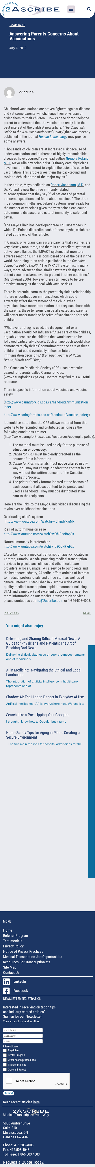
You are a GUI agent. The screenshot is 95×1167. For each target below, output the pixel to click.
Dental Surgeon (16, 1055)
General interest (17, 1069)
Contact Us (11, 972)
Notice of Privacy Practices (23, 951)
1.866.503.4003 (28, 1154)
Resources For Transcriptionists (26, 962)
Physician (13, 1050)
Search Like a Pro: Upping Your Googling (37, 714)
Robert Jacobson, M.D (67, 185)
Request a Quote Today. (23, 1162)
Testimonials (12, 941)
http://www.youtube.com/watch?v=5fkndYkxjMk (40, 521)
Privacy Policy (13, 946)
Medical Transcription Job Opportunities (32, 956)
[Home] (26, 1115)
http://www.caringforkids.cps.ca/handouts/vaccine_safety (46, 414)
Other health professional (22, 1060)
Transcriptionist (17, 1064)
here (36, 1102)
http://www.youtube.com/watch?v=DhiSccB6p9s (39, 534)
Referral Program (15, 935)
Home (7, 930)
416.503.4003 (23, 1145)
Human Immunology (53, 136)
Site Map (9, 967)
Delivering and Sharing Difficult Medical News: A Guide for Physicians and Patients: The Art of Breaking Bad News (43, 643)
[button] (71, 9)
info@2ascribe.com (49, 600)
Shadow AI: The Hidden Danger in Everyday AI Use (45, 697)
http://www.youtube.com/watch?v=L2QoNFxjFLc (39, 546)
